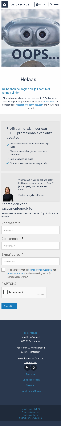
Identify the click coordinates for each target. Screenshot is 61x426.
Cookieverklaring (30, 415)
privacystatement (16, 273)
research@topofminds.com (29, 104)
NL (40, 4)
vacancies (49, 101)
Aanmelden (9, 306)
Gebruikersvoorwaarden (30, 418)
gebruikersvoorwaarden (40, 269)
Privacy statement (30, 412)
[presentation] (23, 292)
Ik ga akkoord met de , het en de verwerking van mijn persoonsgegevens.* (31, 273)
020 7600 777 (30, 362)
